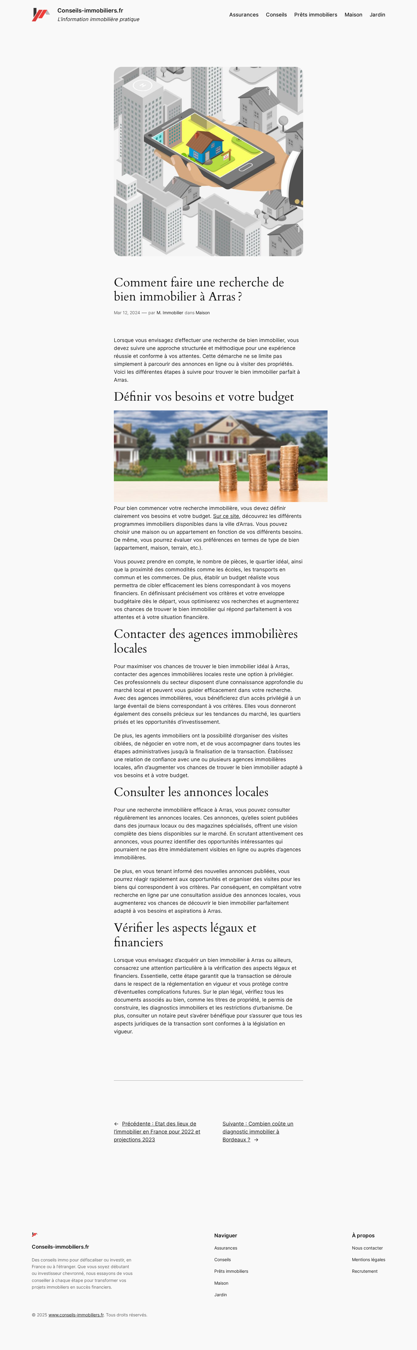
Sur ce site (226, 516)
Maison (203, 312)
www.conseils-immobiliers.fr (76, 1314)
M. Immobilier (170, 312)
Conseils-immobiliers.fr (90, 10)
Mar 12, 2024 (127, 312)
